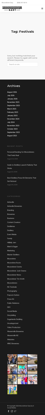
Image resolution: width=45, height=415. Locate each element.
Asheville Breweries (14, 206)
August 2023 (12, 136)
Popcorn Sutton (13, 295)
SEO (8, 307)
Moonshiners (12, 283)
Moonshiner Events (14, 267)
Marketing (11, 251)
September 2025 (13, 105)
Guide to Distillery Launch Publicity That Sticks (22, 166)
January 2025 (12, 116)
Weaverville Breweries (15, 331)
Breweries (11, 214)
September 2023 (13, 132)
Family (9, 238)
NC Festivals (12, 287)
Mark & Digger (12, 247)
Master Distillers (13, 255)
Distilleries (11, 226)
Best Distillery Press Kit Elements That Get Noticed (21, 179)
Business (10, 218)
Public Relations (13, 303)
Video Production (13, 327)
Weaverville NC (12, 335)
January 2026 (12, 99)
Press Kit (10, 299)
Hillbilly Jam (11, 242)
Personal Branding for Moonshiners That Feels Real (20, 153)
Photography (12, 291)
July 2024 (10, 122)
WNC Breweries (13, 344)
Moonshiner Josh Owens (16, 271)
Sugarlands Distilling (14, 319)
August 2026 (12, 92)
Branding (10, 210)
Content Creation (13, 222)
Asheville (10, 202)
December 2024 (13, 119)
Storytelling (11, 315)
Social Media (12, 311)
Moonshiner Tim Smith (15, 279)
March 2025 (11, 109)
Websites (10, 339)
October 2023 (12, 129)
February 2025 (12, 112)
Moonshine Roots (14, 263)
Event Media (11, 234)
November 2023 (13, 126)
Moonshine (11, 259)
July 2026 (10, 95)
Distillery (10, 230)
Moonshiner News (14, 275)
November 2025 (13, 102)
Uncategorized (12, 323)
